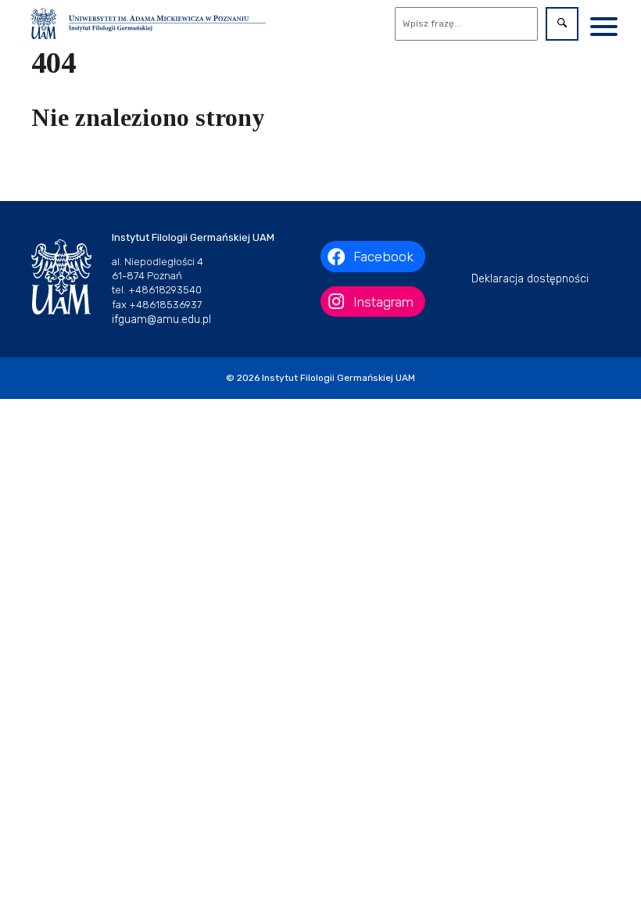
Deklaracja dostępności (530, 279)
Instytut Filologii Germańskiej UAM (338, 377)
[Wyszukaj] (562, 24)
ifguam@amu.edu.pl (161, 319)
